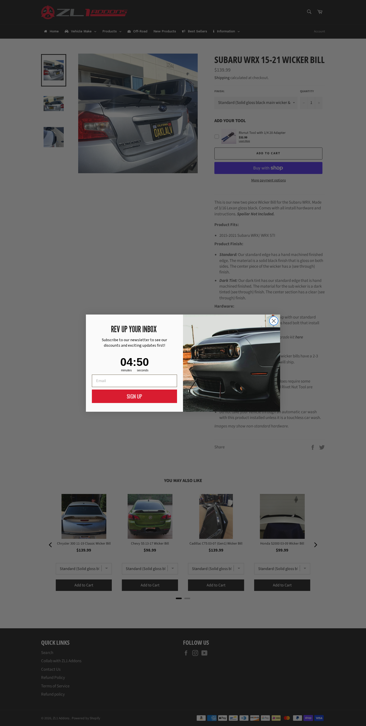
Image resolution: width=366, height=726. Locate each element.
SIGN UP (134, 396)
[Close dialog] (273, 321)
